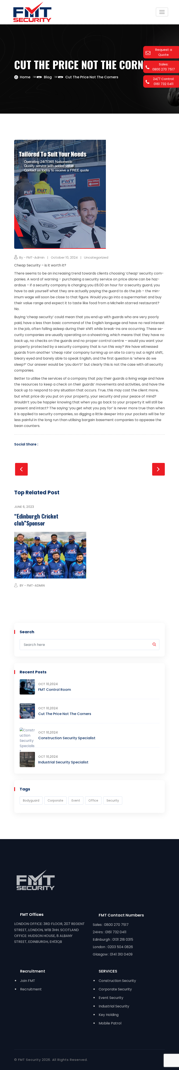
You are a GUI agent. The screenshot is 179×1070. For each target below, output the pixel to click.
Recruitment (31, 989)
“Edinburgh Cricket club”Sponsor (36, 519)
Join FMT (27, 980)
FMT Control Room (54, 689)
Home (25, 77)
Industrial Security (114, 1006)
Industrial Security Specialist (63, 762)
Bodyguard (31, 800)
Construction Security (117, 980)
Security (113, 800)
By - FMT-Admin (32, 257)
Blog (48, 77)
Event (76, 800)
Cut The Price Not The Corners (64, 713)
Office (93, 800)
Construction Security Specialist (66, 738)
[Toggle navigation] (162, 12)
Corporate (55, 800)
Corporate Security (115, 989)
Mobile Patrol (110, 1023)
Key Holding (109, 1014)
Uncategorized (96, 257)
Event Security (111, 997)
